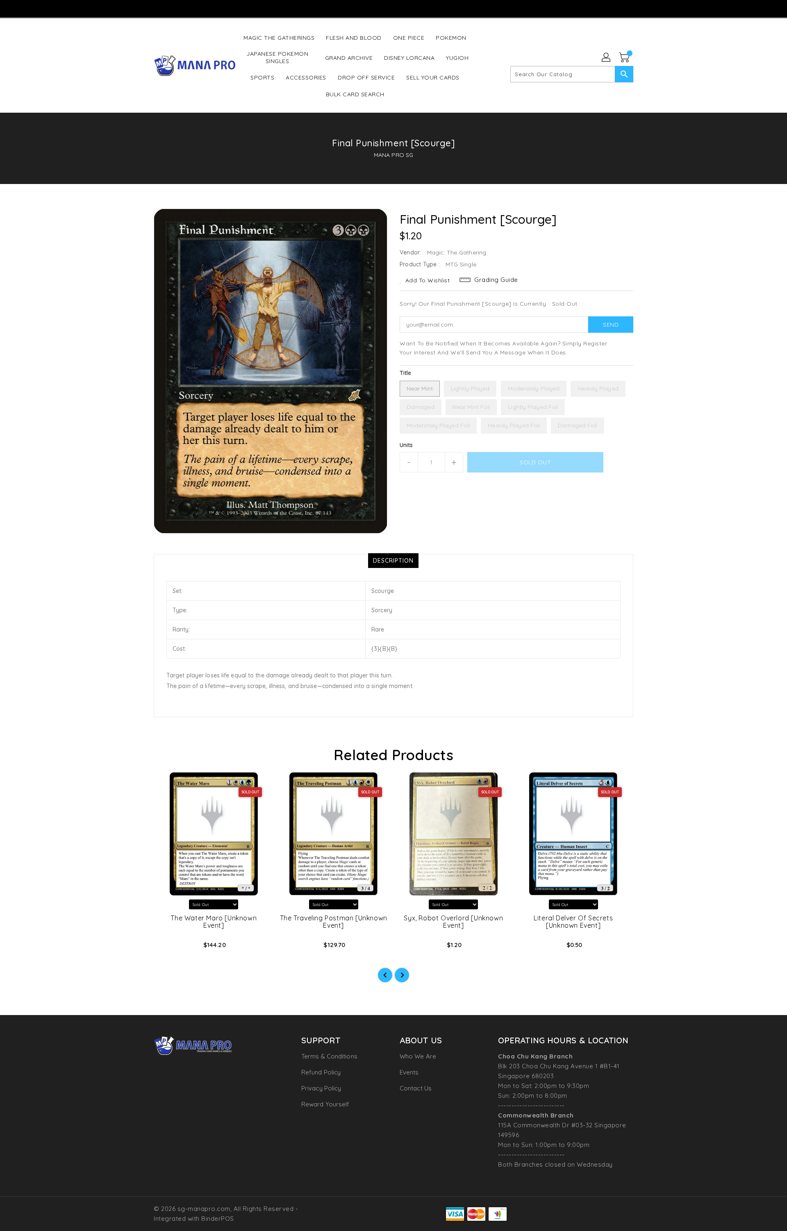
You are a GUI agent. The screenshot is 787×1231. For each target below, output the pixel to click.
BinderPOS (217, 1218)
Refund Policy (321, 1072)
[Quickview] (167, 947)
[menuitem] (279, 37)
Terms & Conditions (329, 1056)
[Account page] (606, 58)
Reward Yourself (325, 1104)
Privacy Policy (321, 1088)
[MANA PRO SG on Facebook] (361, 8)
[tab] (393, 560)
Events (409, 1072)
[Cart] (625, 58)
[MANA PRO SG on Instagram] (377, 8)
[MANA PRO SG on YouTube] (393, 8)
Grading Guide (496, 280)
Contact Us (416, 1088)
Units (406, 445)
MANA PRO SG (393, 155)
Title (406, 373)
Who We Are (418, 1056)
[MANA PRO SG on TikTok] (409, 8)
